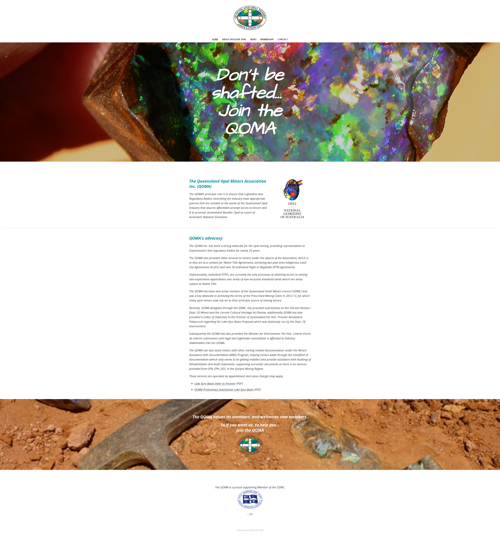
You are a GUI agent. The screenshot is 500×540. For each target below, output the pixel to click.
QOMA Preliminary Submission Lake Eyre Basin (224, 389)
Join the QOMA (250, 430)
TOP (250, 514)
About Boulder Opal (234, 39)
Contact (283, 39)
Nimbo (260, 530)
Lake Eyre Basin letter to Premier (215, 383)
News (253, 39)
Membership (267, 39)
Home (215, 39)
